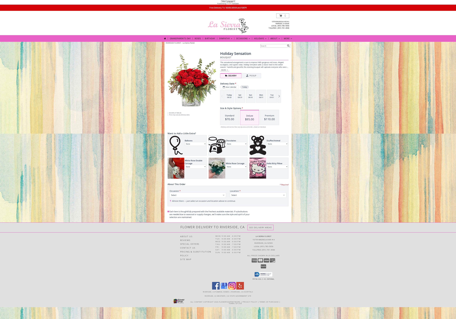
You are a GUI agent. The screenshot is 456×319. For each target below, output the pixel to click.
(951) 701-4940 (283, 28)
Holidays (259, 38)
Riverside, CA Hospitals (242, 292)
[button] (282, 15)
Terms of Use (235, 303)
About (274, 38)
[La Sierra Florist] (228, 24)
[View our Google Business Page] (224, 289)
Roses (198, 38)
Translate (235, 3)
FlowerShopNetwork (229, 302)
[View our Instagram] (232, 289)
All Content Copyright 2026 (204, 302)
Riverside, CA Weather (215, 296)
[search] (288, 45)
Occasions (242, 38)
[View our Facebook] (216, 289)
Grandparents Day (180, 38)
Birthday (210, 38)
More (287, 38)
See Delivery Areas (260, 227)
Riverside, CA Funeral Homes (216, 292)
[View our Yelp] (240, 289)
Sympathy (224, 38)
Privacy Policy (250, 302)
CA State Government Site (239, 296)
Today (244, 87)
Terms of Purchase (269, 302)
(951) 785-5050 (283, 26)
